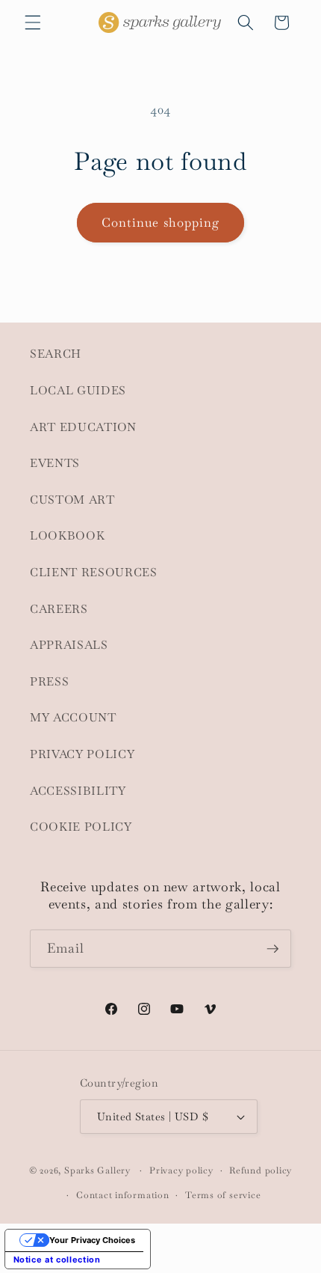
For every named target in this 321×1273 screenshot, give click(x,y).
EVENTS (55, 463)
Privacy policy (181, 1170)
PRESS (49, 681)
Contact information (122, 1195)
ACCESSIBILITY (78, 791)
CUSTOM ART (72, 499)
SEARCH (55, 354)
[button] (33, 22)
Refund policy (260, 1170)
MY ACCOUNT (73, 717)
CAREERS (59, 609)
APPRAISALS (69, 645)
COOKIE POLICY (81, 826)
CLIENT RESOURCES (94, 572)
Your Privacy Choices (92, 1240)
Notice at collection (57, 1259)
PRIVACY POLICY (82, 754)
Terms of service (223, 1195)
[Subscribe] (272, 948)
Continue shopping (161, 223)
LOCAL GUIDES (78, 390)
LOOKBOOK (67, 535)
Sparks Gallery (97, 1170)
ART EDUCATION (83, 427)
